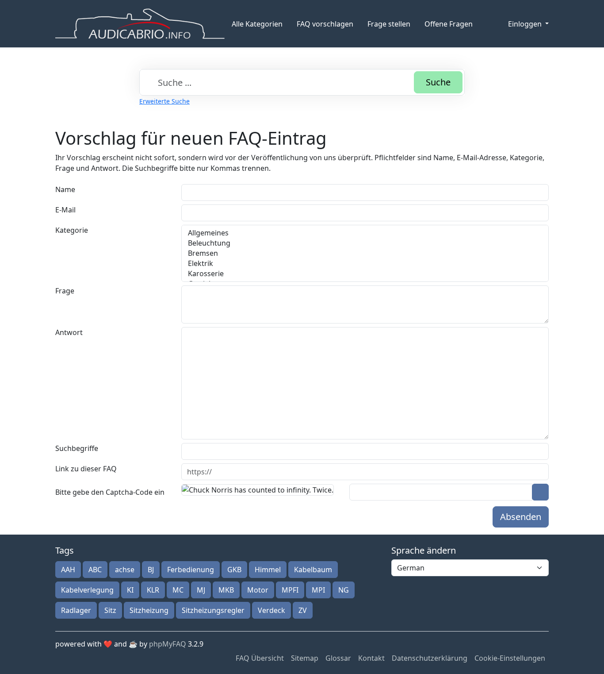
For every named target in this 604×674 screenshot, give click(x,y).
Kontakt (371, 658)
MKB (226, 590)
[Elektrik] (365, 263)
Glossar (338, 658)
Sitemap (304, 658)
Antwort (69, 332)
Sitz (110, 610)
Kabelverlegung (87, 590)
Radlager (76, 610)
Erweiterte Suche (164, 101)
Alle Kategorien (257, 24)
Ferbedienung (190, 569)
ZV (302, 610)
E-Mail (65, 210)
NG (343, 590)
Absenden (520, 517)
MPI (318, 590)
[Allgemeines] (365, 233)
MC (177, 590)
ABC (95, 569)
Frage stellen (388, 24)
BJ (151, 569)
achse (124, 569)
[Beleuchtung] (365, 243)
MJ (201, 590)
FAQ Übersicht (260, 658)
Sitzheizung (149, 610)
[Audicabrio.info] (140, 23)
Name (65, 189)
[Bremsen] (365, 253)
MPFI (290, 590)
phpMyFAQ (167, 644)
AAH (68, 569)
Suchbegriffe (76, 448)
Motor (257, 590)
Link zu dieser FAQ (86, 469)
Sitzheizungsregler (213, 610)
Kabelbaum (313, 569)
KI (130, 590)
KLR (153, 590)
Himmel (268, 569)
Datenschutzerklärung (429, 658)
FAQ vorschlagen (325, 24)
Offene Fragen (448, 24)
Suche (438, 82)
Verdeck (271, 610)
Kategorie (71, 230)
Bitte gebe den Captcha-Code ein (109, 492)
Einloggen (525, 24)
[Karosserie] (365, 274)
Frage (64, 291)
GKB (234, 569)
